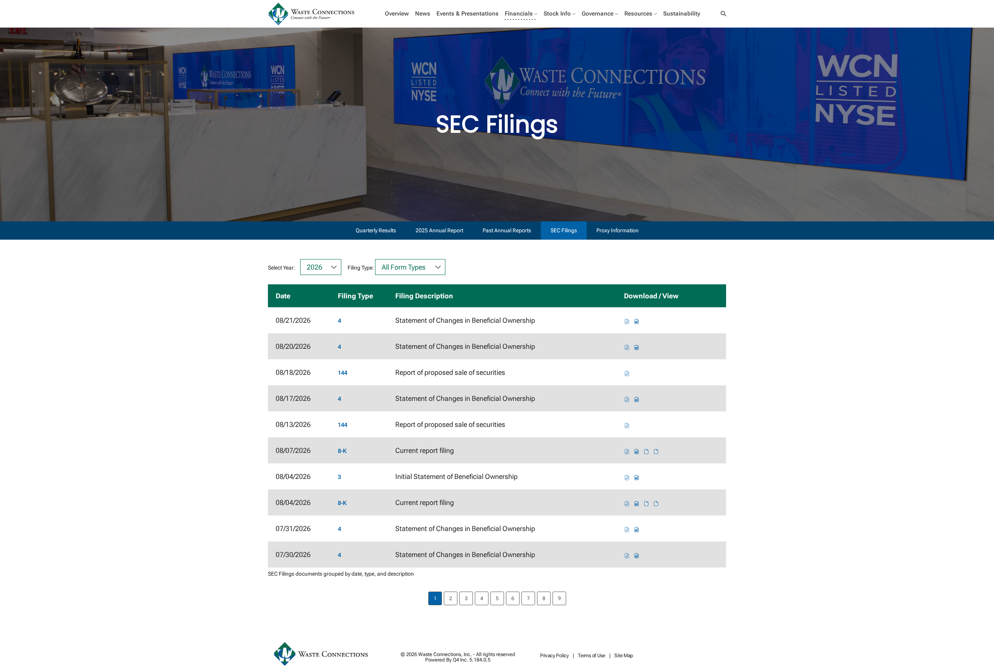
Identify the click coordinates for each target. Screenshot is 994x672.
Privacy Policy (554, 656)
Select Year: (281, 268)
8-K (342, 450)
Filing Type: (361, 268)
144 (342, 372)
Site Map (623, 656)
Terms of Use (591, 656)
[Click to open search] (721, 14)
